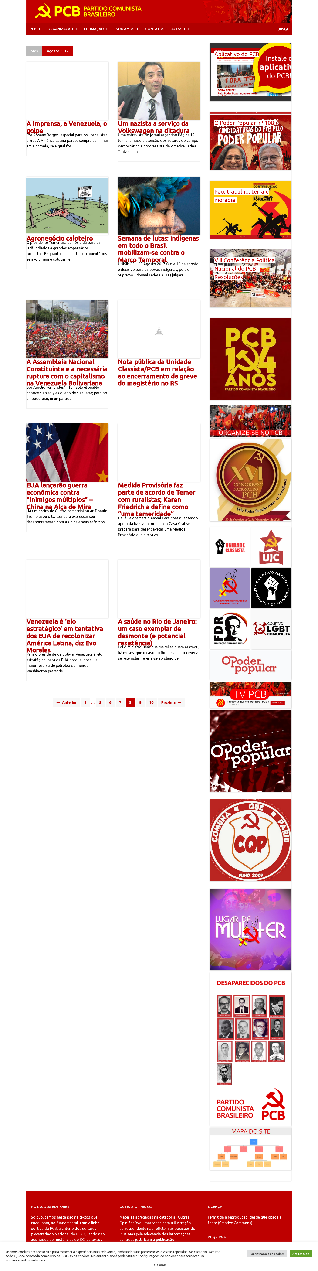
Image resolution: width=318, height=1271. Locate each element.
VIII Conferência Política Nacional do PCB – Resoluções (244, 268)
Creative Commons (235, 1223)
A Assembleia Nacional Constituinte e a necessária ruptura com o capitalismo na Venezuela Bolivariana (67, 372)
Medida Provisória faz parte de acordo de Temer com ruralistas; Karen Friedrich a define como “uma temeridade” (156, 499)
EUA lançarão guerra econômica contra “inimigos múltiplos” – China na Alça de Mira (60, 495)
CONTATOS (154, 29)
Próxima (168, 702)
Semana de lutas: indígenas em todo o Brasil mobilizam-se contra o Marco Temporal (158, 249)
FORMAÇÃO (94, 29)
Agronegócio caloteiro (60, 238)
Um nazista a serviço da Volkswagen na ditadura (154, 127)
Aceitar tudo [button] (300, 1253)
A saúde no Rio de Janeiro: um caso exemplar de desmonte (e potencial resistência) (157, 632)
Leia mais (159, 1265)
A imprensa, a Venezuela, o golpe (67, 127)
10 (151, 702)
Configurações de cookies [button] (266, 1253)
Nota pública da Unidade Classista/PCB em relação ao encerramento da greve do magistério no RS (157, 372)
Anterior (69, 702)
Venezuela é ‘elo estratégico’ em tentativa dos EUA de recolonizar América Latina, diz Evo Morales (65, 636)
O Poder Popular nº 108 (244, 123)
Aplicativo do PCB (236, 54)
